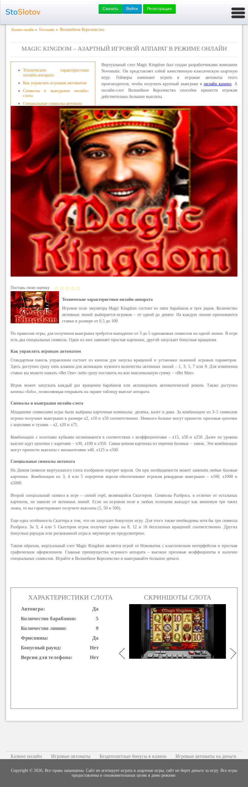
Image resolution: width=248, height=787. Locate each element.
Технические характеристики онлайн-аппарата (56, 72)
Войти (132, 8)
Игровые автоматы (70, 756)
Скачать (110, 8)
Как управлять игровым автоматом (54, 83)
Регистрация (159, 8)
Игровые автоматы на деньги (205, 756)
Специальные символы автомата (52, 103)
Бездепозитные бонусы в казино (133, 756)
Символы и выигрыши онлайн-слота (56, 93)
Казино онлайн (26, 756)
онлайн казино (218, 84)
